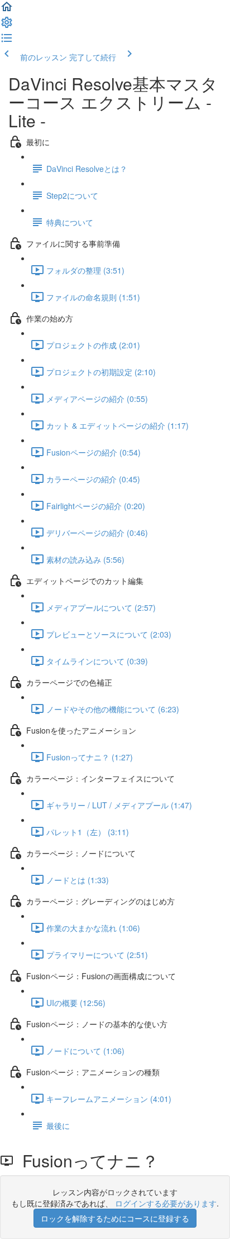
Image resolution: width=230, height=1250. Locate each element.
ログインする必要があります (166, 1203)
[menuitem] (6, 25)
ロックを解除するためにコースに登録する (115, 1218)
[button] (6, 10)
